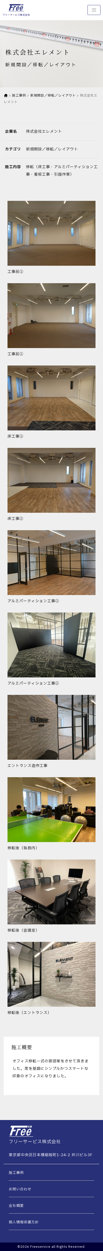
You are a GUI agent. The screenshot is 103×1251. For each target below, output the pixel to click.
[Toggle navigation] (94, 10)
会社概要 (16, 1205)
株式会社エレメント (44, 131)
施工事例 (16, 1172)
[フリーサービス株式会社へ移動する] (6, 95)
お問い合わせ (20, 1189)
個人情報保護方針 (24, 1222)
